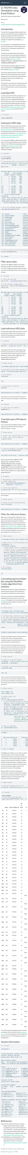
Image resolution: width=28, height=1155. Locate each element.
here (9, 603)
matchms (3, 600)
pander (9, 795)
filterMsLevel (15, 281)
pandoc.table (5, 798)
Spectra (8, 158)
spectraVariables (6, 209)
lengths (20, 285)
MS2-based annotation (13, 146)
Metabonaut (5, 3)
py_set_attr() (5, 467)
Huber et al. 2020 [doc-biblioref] (15, 59)
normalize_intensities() (8, 62)
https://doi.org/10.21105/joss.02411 (13, 1135)
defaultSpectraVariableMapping (15, 483)
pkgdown (10, 1151)
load (2, 163)
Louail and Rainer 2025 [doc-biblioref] (7, 129)
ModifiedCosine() (20, 67)
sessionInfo (4, 1049)
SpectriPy (9, 118)
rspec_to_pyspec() (6, 465)
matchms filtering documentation (14, 526)
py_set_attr (4, 489)
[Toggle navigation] (25, 2)
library (3, 118)
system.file (7, 163)
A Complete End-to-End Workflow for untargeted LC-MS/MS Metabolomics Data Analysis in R (13, 135)
